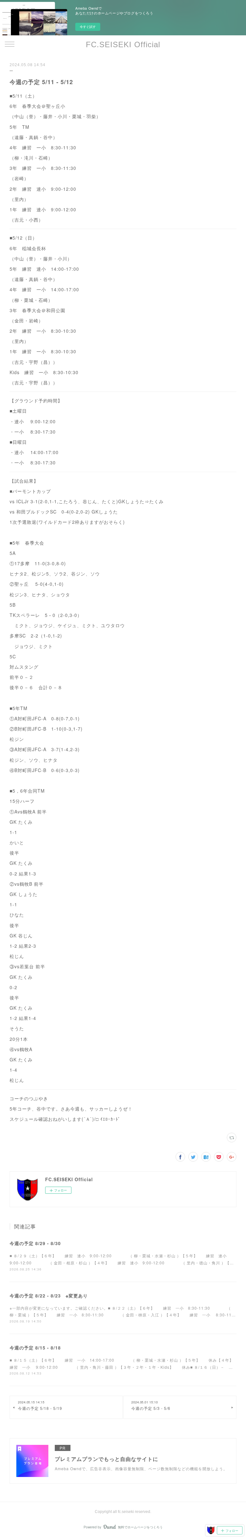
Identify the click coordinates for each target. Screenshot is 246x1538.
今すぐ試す (88, 26)
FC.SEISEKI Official (123, 44)
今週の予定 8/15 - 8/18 (35, 1347)
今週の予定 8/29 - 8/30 (35, 1243)
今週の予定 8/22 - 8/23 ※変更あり (49, 1295)
